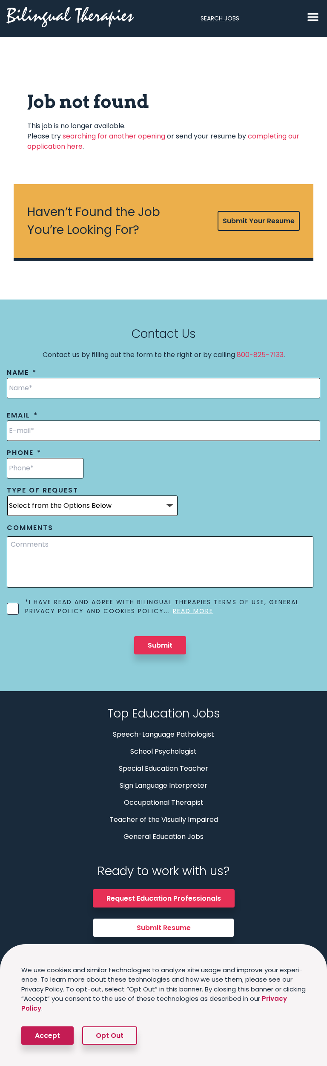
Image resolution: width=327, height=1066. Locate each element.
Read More (193, 611)
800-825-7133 (260, 355)
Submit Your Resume (259, 221)
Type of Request (42, 490)
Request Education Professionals (163, 898)
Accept (47, 1035)
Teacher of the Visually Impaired (163, 819)
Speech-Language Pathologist (163, 734)
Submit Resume (164, 928)
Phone (24, 453)
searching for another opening (114, 136)
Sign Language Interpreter (163, 785)
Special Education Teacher (163, 768)
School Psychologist (163, 751)
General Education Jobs (163, 836)
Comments (30, 528)
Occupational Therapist (164, 802)
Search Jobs (220, 18)
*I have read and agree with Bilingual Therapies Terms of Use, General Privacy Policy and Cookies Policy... (162, 606)
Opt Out (109, 1035)
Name (22, 373)
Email (22, 415)
